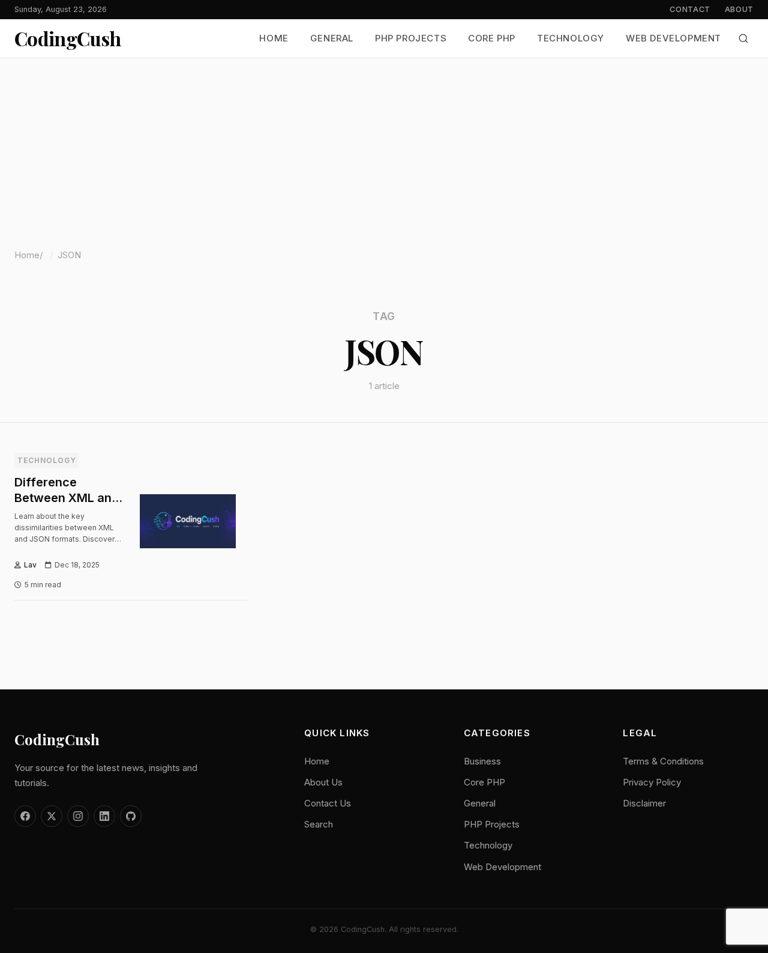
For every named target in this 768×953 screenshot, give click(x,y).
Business (482, 761)
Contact (690, 9)
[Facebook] (25, 816)
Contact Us (327, 803)
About (739, 9)
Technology (570, 38)
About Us (323, 782)
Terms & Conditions (663, 761)
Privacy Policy (652, 782)
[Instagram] (78, 816)
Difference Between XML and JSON (66, 498)
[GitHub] (131, 816)
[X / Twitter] (51, 816)
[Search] (743, 38)
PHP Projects (410, 38)
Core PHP (491, 38)
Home (273, 38)
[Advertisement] (384, 148)
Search (318, 824)
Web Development (673, 38)
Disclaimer (644, 803)
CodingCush (67, 38)
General (331, 38)
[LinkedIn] (104, 816)
